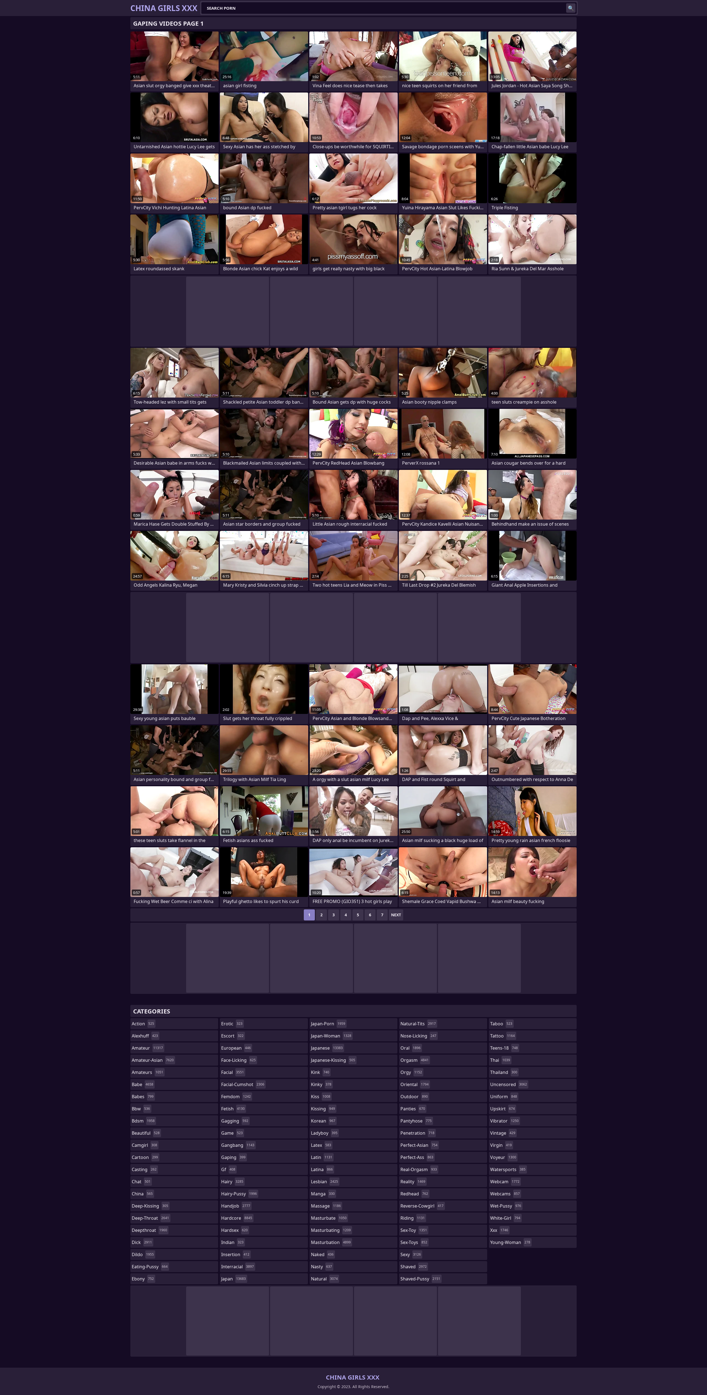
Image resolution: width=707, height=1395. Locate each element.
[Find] (571, 8)
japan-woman (331, 1036)
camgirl (144, 1145)
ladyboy (324, 1133)
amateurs (147, 1072)
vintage (502, 1133)
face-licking (238, 1060)
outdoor (414, 1097)
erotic (231, 1024)
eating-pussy (150, 1267)
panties (412, 1109)
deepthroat (149, 1230)
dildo (143, 1254)
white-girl (505, 1218)
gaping (233, 1157)
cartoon (145, 1157)
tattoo (502, 1036)
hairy (232, 1182)
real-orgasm (418, 1169)
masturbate (329, 1218)
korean (323, 1121)
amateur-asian (153, 1060)
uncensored (508, 1084)
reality (412, 1182)
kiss (320, 1097)
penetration (417, 1133)
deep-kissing (150, 1206)
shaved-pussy (420, 1279)
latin (321, 1157)
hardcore (236, 1218)
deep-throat (150, 1218)
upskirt (502, 1109)
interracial (237, 1267)
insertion (235, 1254)
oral (410, 1048)
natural (324, 1279)
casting (144, 1169)
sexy (410, 1254)
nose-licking (418, 1036)
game (232, 1133)
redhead (414, 1194)
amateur (147, 1048)
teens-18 (504, 1048)
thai (500, 1060)
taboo (501, 1024)
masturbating (331, 1230)
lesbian (324, 1182)
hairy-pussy (239, 1194)
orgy (411, 1072)
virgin (501, 1145)
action (143, 1024)
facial (232, 1072)
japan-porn (328, 1024)
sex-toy (413, 1230)
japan (233, 1279)
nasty (321, 1267)
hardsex (234, 1230)
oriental (414, 1084)
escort (232, 1036)
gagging (234, 1121)
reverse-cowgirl (422, 1206)
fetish (233, 1109)
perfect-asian (418, 1145)
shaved (413, 1267)
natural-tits (418, 1024)
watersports (508, 1169)
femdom (236, 1097)
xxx (499, 1230)
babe (142, 1084)
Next (396, 914)
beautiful (146, 1133)
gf (228, 1169)
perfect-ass (416, 1157)
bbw (141, 1109)
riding (412, 1218)
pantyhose (416, 1121)
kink (320, 1072)
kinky (321, 1084)
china (142, 1194)
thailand (503, 1072)
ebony (143, 1279)
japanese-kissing (333, 1060)
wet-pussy (505, 1206)
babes (143, 1097)
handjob (235, 1206)
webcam (504, 1182)
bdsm (143, 1121)
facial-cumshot (242, 1084)
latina (322, 1169)
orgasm (414, 1060)
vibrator (504, 1121)
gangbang (237, 1145)
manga (323, 1194)
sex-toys (413, 1242)
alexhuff (145, 1036)
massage (326, 1206)
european (236, 1048)
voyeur (503, 1157)
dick (142, 1242)
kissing (323, 1109)
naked (322, 1254)
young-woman (510, 1242)
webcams (505, 1194)
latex (321, 1145)
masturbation (331, 1242)
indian (232, 1242)
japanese (327, 1048)
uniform (503, 1097)
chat (141, 1182)
